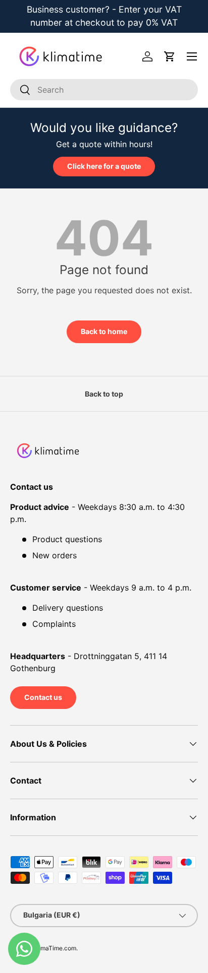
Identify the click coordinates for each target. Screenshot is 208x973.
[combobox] (104, 89)
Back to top (104, 394)
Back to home (104, 331)
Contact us (43, 697)
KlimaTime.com (54, 948)
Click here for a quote (104, 166)
